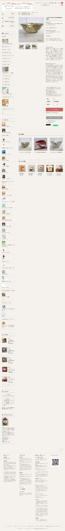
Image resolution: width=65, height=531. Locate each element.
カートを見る (59, 2)
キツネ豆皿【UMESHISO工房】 (42, 152)
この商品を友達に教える (51, 120)
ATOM (59, 526)
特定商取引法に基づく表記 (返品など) (52, 112)
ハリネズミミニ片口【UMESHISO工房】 (28, 152)
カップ (32, 14)
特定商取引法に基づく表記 (50, 526)
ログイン (46, 2)
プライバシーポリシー (23, 526)
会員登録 (52, 2)
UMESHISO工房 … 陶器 (26, 13)
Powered (33, 528)
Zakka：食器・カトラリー (26, 12)
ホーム (6, 526)
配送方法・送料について (40, 526)
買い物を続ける (49, 122)
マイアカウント (39, 2)
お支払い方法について (32, 526)
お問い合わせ (16, 526)
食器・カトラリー (35, 12)
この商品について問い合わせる (54, 117)
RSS (56, 526)
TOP (19, 12)
